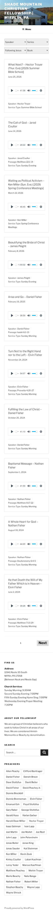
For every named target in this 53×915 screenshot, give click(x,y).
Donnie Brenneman (16, 799)
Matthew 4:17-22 (25, 502)
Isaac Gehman (13, 826)
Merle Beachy (13, 876)
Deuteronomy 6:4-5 (26, 560)
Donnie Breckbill (14, 793)
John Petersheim (29, 837)
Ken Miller (22, 220)
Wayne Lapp (33, 887)
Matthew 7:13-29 (25, 622)
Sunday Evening (28, 165)
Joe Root (40, 832)
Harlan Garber (30, 815)
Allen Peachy (12, 771)
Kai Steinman (31, 848)
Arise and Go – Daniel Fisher (25, 296)
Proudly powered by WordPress (19, 908)
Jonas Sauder (13, 848)
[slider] (17, 90)
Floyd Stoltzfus (31, 804)
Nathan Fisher (24, 499)
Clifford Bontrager (32, 771)
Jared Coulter (23, 158)
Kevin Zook (26, 854)
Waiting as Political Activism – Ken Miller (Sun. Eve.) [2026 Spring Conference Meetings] (26, 184)
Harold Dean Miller (15, 821)
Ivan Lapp (29, 826)
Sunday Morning (29, 336)
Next (43, 643)
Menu (28, 29)
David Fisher (12, 788)
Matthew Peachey (15, 870)
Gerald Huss (12, 815)
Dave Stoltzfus (13, 782)
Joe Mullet (26, 832)
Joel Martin (12, 832)
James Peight (23, 278)
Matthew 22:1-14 (25, 161)
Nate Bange (30, 876)
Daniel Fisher (23, 328)
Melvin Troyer (36, 870)
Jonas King (28, 843)
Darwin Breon (31, 776)
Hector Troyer (23, 103)
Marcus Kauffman (31, 865)
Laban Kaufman (33, 859)
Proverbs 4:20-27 (25, 390)
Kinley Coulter (13, 859)
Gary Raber (12, 810)
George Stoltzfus (30, 810)
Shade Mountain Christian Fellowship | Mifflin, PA (23, 11)
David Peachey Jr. (31, 788)
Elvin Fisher (22, 386)
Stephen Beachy (14, 887)
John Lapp (11, 837)
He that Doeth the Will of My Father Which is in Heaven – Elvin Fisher (25, 583)
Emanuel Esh (12, 804)
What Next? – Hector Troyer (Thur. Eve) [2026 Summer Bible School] (25, 68)
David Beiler (31, 782)
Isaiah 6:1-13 (23, 332)
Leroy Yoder (12, 865)
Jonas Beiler (12, 843)
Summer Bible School (31, 107)
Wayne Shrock (13, 892)
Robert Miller (31, 881)
